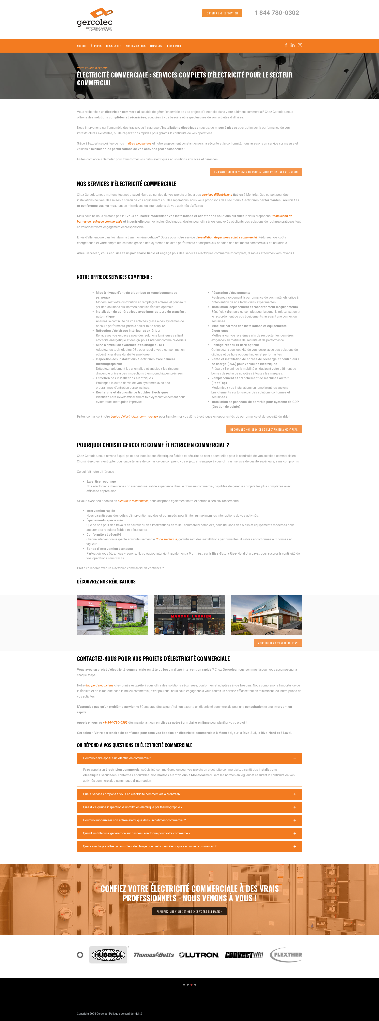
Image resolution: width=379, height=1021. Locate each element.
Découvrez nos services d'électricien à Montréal (264, 429)
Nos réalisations (135, 46)
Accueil (81, 46)
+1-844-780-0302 (115, 722)
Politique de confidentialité (125, 1013)
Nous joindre (173, 46)
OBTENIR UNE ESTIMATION (222, 13)
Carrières (156, 46)
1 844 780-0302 (276, 12)
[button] (189, 758)
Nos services (113, 46)
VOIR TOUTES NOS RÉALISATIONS (278, 643)
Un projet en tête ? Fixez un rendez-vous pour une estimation (256, 172)
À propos (96, 46)
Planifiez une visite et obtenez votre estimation (189, 911)
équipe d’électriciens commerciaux (134, 416)
